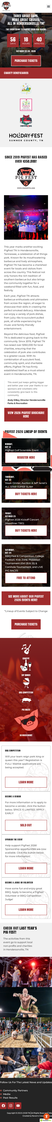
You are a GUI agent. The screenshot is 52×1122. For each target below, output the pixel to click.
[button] (48, 6)
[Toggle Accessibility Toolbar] (46, 1116)
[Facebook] (3, 1105)
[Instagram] (10, 1105)
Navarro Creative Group (42, 1116)
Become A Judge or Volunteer (19, 883)
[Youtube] (18, 1105)
